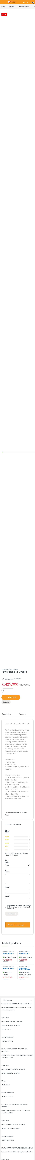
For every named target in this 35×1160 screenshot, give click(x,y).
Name (7, 887)
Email (7, 896)
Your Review (7, 871)
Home (3, 6)
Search (24, 2)
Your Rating (7, 861)
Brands (11, 6)
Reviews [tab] (22, 714)
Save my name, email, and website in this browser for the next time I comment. (19, 907)
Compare (18, 678)
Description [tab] (5, 714)
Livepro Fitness (24, 6)
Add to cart (12, 697)
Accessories (4, 669)
